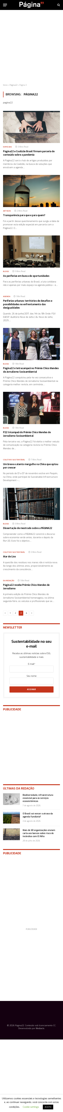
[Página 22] (31, 5)
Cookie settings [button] (31, 1106)
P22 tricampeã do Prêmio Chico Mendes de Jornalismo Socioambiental (27, 434)
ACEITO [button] (48, 1107)
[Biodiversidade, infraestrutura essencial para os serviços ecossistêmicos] (11, 799)
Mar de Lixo (9, 556)
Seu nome (32, 676)
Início (5, 85)
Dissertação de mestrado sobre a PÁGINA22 (27, 528)
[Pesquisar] (58, 5)
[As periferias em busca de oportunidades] (31, 251)
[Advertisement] (31, 47)
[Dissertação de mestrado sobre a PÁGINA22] (31, 504)
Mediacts (40, 1028)
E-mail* (31, 664)
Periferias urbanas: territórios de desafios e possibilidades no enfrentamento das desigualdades (27, 304)
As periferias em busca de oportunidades (26, 276)
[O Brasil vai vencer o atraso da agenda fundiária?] (11, 818)
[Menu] (5, 5)
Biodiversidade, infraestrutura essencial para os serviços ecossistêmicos (38, 798)
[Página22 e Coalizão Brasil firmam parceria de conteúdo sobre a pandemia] (31, 127)
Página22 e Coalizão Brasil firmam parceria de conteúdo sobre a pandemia (28, 153)
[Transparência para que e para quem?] (31, 191)
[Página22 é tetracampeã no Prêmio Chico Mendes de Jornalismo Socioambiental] (31, 344)
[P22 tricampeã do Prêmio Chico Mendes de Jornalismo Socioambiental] (31, 408)
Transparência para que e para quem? (24, 215)
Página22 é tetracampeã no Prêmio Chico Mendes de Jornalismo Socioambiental (31, 370)
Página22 (13, 85)
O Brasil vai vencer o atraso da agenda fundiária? (38, 815)
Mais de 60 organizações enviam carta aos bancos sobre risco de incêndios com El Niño (39, 833)
